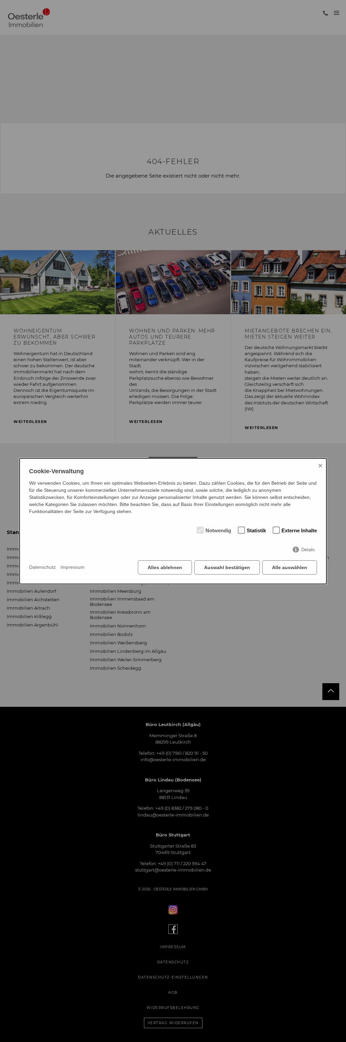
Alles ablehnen (165, 567)
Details (308, 549)
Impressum (72, 567)
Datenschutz (42, 567)
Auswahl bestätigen (227, 567)
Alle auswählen (289, 567)
